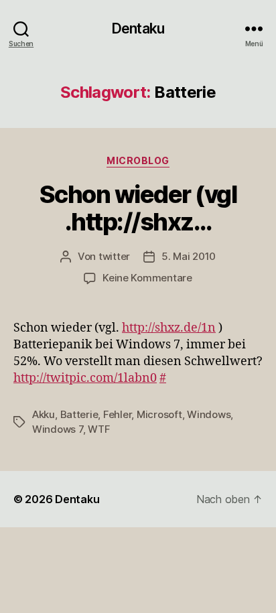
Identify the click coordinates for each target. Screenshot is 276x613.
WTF (99, 429)
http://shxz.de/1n (169, 328)
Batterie (79, 414)
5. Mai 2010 (188, 256)
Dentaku (138, 28)
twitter (114, 256)
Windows (208, 414)
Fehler (117, 414)
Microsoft (159, 414)
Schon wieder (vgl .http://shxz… (138, 208)
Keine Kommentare (147, 277)
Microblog (138, 160)
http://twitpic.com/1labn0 (85, 378)
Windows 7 (57, 429)
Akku (43, 414)
